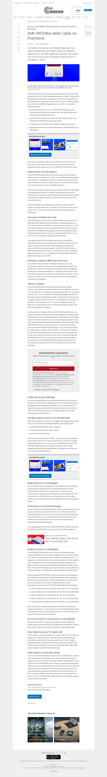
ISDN (39, 243)
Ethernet (47, 253)
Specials (28, 17)
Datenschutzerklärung (39, 380)
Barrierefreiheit (64, 761)
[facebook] (19, 26)
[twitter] (19, 30)
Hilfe (31, 761)
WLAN (62, 101)
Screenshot (52, 443)
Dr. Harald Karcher (43, 44)
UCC (82, 17)
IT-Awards (22, 17)
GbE (76, 225)
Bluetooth (66, 666)
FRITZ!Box (38, 94)
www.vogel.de (82, 767)
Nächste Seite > (34, 696)
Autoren (85, 761)
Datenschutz (57, 761)
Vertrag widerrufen (37, 761)
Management (59, 17)
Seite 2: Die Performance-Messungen (39, 690)
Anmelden (86, 3)
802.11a (70, 499)
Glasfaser (48, 197)
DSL (52, 167)
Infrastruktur (40, 17)
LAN (71, 96)
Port (44, 185)
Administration (49, 17)
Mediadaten (51, 761)
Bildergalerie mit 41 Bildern (40, 155)
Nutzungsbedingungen (39, 378)
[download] (19, 48)
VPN (78, 17)
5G (34, 17)
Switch (48, 325)
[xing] (19, 33)
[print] (19, 44)
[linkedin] (19, 37)
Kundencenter (45, 761)
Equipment (35, 21)
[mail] (19, 41)
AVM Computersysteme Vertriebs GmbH (88, 33)
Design (73, 17)
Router (49, 251)
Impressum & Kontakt (72, 761)
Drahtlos (67, 17)
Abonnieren (53, 369)
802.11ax (40, 486)
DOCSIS (52, 177)
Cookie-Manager (23, 761)
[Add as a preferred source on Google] (53, 757)
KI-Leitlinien (80, 761)
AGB (28, 761)
